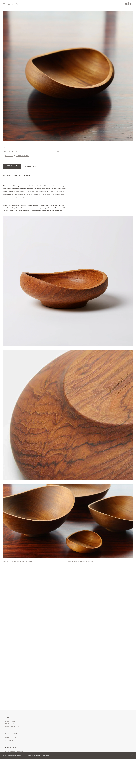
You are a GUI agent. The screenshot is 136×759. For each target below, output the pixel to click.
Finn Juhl (9, 155)
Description (7, 175)
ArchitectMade (22, 155)
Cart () (10, 4)
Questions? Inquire (31, 166)
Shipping (27, 175)
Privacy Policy (46, 755)
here (61, 210)
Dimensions (17, 175)
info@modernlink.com (14, 751)
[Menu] (4, 4)
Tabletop (6, 148)
